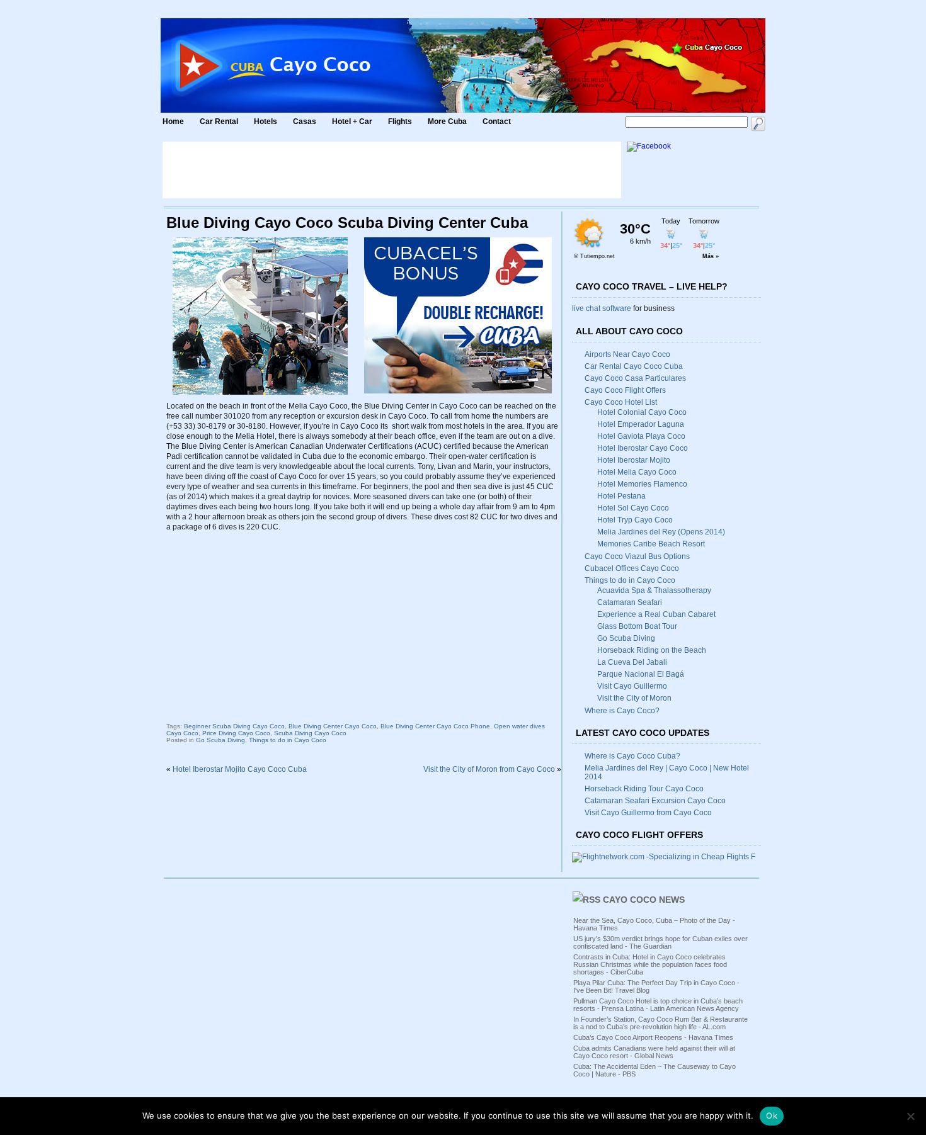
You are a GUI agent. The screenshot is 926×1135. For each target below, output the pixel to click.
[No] (910, 1116)
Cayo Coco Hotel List (621, 402)
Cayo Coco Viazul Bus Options (637, 556)
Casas (304, 121)
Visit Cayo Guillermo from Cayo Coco (648, 812)
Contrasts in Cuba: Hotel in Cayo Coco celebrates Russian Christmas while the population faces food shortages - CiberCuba (650, 964)
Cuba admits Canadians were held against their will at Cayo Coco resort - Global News (654, 1051)
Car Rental (219, 121)
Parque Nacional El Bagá (640, 674)
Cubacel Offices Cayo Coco (632, 568)
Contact (497, 121)
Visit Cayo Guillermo (632, 686)
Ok (771, 1115)
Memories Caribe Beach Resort (651, 543)
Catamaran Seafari (629, 602)
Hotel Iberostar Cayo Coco (642, 448)
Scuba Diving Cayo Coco (310, 733)
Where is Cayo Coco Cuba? (632, 756)
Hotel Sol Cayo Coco (633, 508)
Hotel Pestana (621, 496)
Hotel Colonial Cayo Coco (642, 412)
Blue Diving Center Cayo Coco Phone (435, 726)
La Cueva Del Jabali (632, 662)
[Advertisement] (392, 170)
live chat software (601, 308)
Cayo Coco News (644, 900)
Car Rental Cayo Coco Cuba (634, 366)
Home (173, 121)
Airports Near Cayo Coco (627, 354)
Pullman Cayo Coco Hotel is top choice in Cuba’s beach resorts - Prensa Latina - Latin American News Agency (658, 1004)
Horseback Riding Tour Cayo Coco (644, 788)
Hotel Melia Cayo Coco (637, 472)
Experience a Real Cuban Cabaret (656, 614)
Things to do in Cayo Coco (287, 740)
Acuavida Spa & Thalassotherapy (654, 590)
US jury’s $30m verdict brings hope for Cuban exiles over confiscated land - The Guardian (660, 942)
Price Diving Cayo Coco (236, 733)
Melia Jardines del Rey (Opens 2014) (661, 532)
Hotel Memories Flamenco (642, 484)
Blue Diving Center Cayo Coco (333, 726)
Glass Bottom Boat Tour (637, 626)
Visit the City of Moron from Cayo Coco (489, 769)
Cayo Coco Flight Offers (625, 390)
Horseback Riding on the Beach (651, 650)
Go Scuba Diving (220, 740)
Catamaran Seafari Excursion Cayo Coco (655, 800)
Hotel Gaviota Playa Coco (641, 436)
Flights (400, 121)
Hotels (265, 121)
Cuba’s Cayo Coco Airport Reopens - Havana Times (653, 1037)
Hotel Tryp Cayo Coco (635, 520)
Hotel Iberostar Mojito (633, 460)
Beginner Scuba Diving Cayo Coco (234, 726)
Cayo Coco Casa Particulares (635, 378)
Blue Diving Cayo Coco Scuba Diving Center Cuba (347, 222)
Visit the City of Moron (634, 698)
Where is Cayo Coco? (622, 710)
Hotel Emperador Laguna (640, 424)
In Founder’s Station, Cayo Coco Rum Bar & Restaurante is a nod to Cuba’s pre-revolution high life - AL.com (660, 1023)
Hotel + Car (352, 121)
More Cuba (447, 121)
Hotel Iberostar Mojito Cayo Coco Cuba (240, 769)
